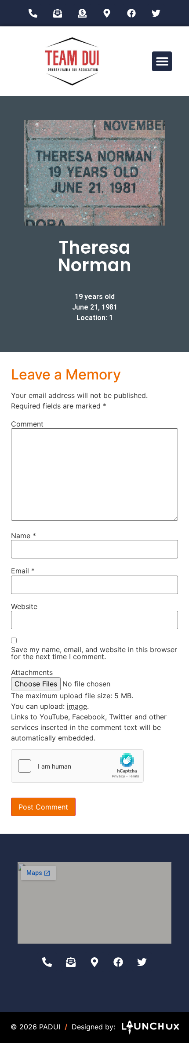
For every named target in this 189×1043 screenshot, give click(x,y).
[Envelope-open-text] (57, 13)
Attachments (32, 672)
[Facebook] (131, 13)
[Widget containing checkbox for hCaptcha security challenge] (77, 766)
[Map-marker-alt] (107, 13)
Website (24, 606)
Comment (27, 423)
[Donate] (82, 13)
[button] (162, 61)
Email (23, 570)
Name (23, 535)
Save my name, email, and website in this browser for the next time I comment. (94, 653)
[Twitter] (156, 13)
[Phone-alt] (33, 13)
